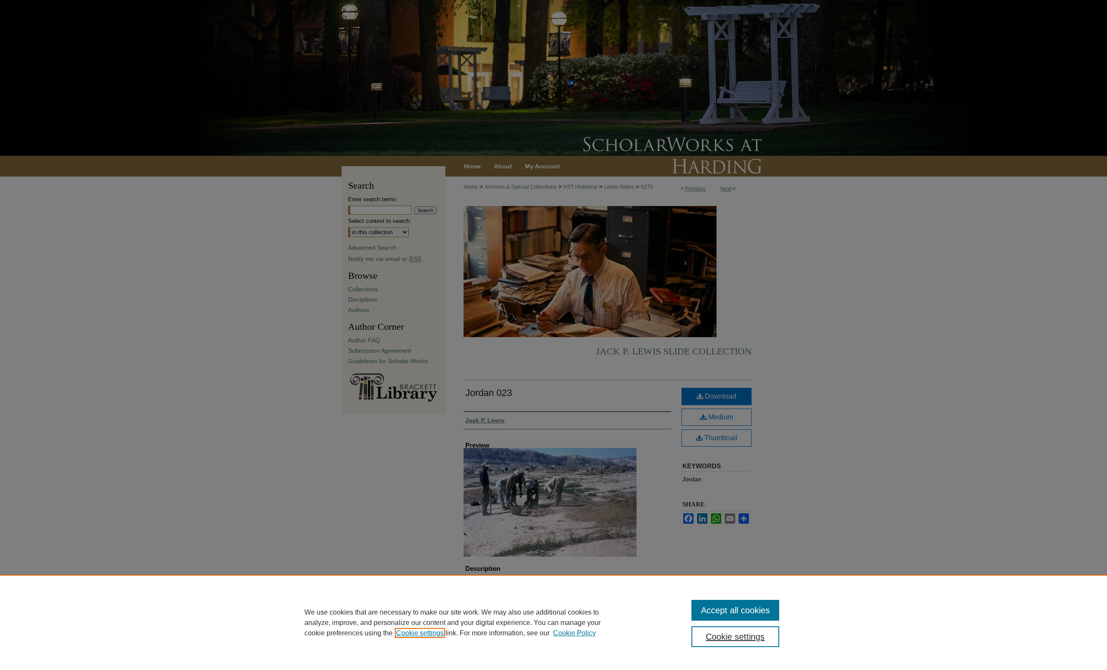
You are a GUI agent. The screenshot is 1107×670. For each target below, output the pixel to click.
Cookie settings (420, 633)
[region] (553, 622)
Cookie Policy (574, 633)
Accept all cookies (735, 610)
